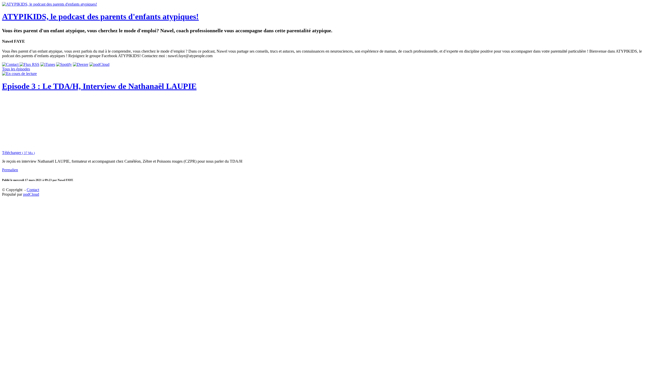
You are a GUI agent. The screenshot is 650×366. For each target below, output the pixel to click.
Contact (33, 190)
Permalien (10, 170)
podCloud (31, 194)
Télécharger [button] (18, 152)
